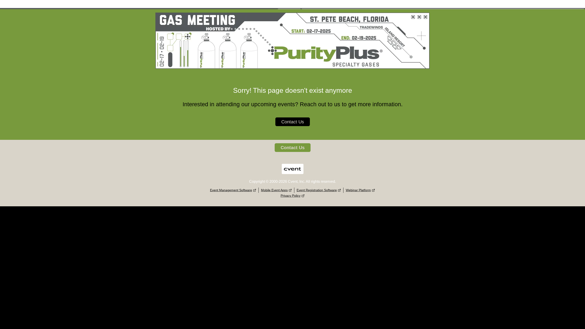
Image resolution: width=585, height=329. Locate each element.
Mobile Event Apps (274, 190)
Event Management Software (231, 190)
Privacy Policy (290, 195)
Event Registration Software (317, 190)
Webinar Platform (358, 190)
